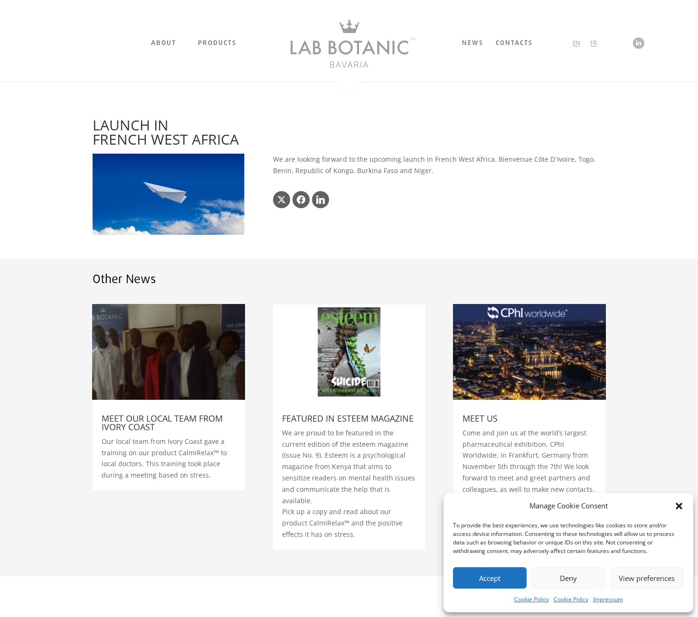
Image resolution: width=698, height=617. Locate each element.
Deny (568, 578)
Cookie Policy (531, 599)
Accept (489, 578)
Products (217, 44)
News (472, 44)
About (163, 44)
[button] (679, 506)
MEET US (480, 418)
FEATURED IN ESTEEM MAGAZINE (348, 418)
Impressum (608, 599)
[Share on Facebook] (301, 199)
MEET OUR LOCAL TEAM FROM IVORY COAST (162, 423)
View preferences (647, 578)
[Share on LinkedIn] (320, 199)
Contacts (514, 44)
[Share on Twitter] (281, 199)
